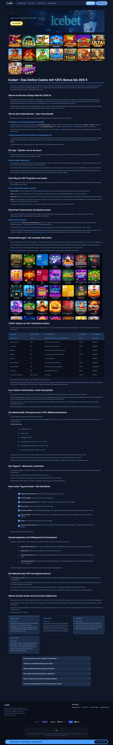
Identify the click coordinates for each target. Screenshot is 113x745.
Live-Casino (31, 3)
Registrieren (102, 3)
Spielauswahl (21, 3)
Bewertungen (41, 3)
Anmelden (91, 3)
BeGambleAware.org (37, 232)
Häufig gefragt (52, 3)
